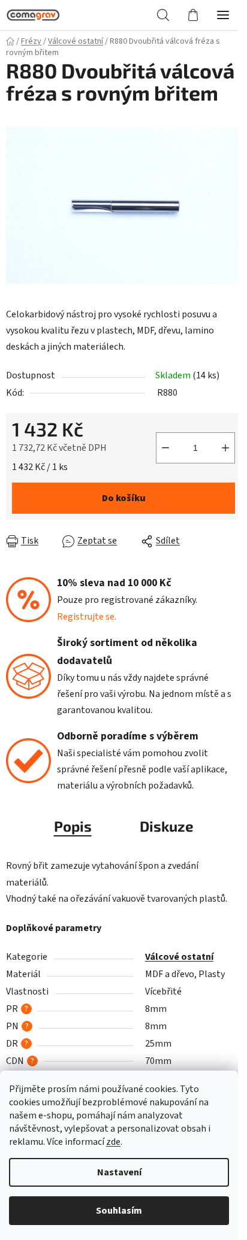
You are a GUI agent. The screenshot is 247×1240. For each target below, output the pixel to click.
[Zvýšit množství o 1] (225, 448)
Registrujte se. (86, 616)
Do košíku (124, 498)
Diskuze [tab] (167, 826)
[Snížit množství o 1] (165, 448)
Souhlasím (119, 1210)
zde (113, 1141)
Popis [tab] (73, 826)
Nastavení (119, 1172)
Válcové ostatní (179, 956)
